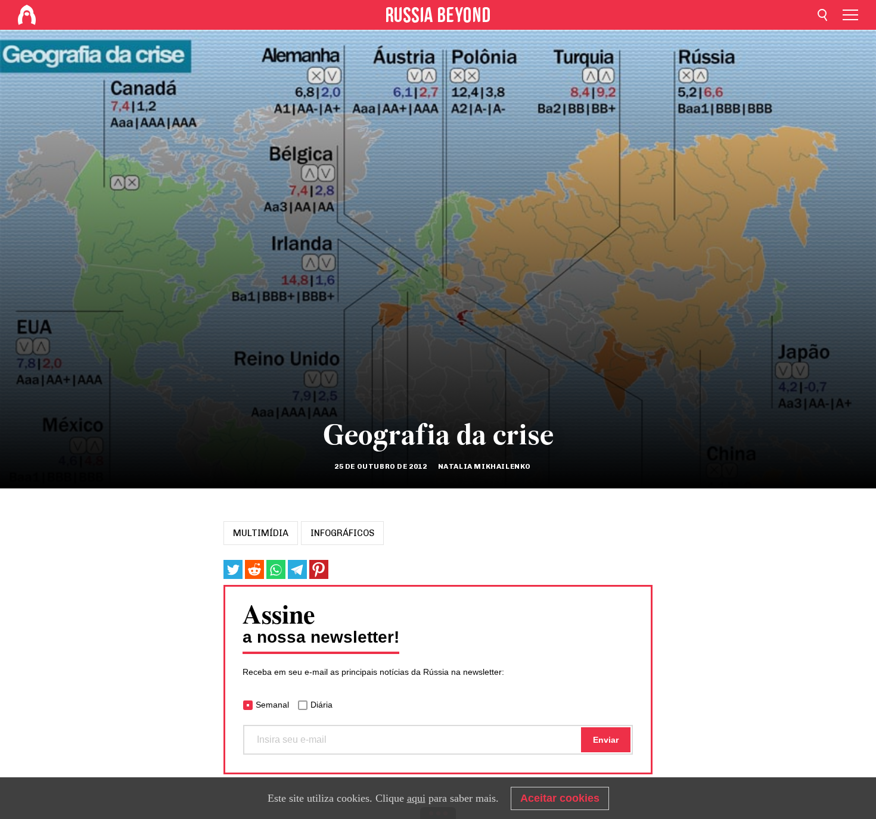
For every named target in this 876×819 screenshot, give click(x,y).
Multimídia (260, 533)
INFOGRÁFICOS (342, 533)
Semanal (272, 704)
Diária (321, 704)
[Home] (27, 15)
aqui (416, 798)
